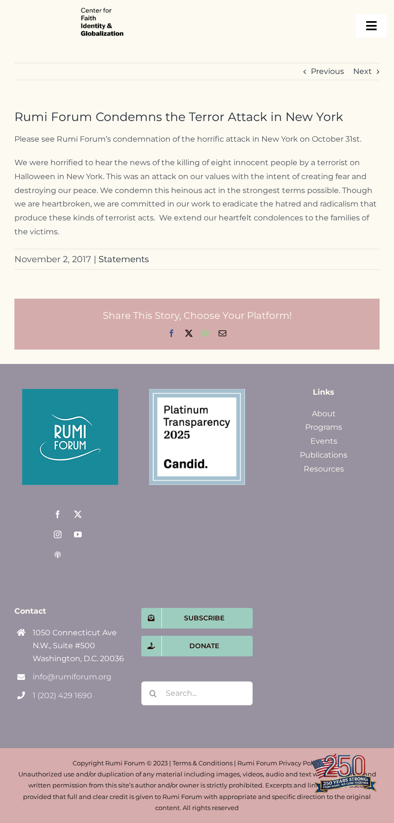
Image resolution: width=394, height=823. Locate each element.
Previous (327, 71)
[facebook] (57, 514)
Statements (123, 259)
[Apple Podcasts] (57, 554)
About (324, 413)
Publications (323, 455)
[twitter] (78, 514)
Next (362, 71)
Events (323, 441)
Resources (324, 468)
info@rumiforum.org (72, 676)
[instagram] (57, 534)
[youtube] (78, 534)
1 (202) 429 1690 (62, 695)
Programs (323, 427)
